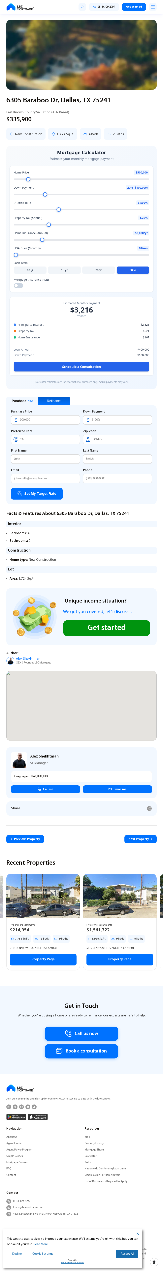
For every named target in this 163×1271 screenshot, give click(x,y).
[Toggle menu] (153, 7)
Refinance (54, 401)
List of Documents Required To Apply (106, 1181)
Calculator (90, 1156)
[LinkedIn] (15, 1106)
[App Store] (38, 1117)
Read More (40, 1244)
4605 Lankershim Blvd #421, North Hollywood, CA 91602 (45, 1213)
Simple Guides (14, 1156)
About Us (11, 1137)
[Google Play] (16, 1117)
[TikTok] (34, 1106)
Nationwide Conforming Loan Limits (105, 1168)
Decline (17, 1253)
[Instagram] (8, 1106)
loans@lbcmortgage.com (28, 1207)
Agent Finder (14, 1143)
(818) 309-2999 (21, 1201)
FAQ (8, 1168)
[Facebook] (21, 1106)
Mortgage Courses (17, 1162)
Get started (134, 6)
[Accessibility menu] (154, 1262)
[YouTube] (27, 1106)
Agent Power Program (19, 1149)
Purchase (22, 401)
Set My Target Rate (40, 494)
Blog (87, 1137)
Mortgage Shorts (94, 1149)
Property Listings (94, 1143)
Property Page (43, 959)
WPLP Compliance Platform (72, 1263)
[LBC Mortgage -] (20, 7)
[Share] (149, 808)
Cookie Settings (42, 1253)
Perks (88, 1162)
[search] (82, 7)
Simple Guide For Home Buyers (102, 1175)
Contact (11, 1175)
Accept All (127, 1253)
